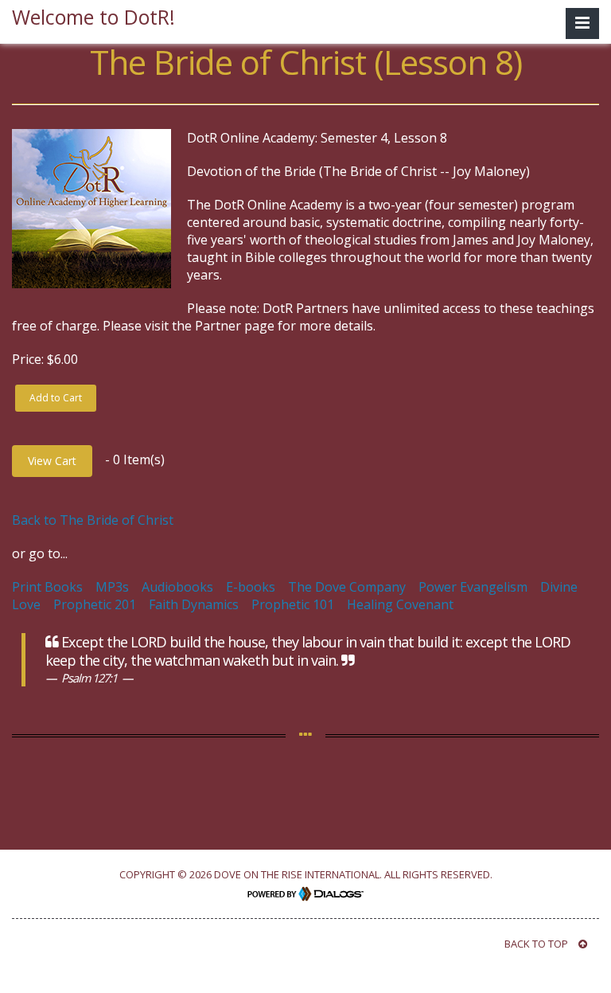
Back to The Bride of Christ (92, 520)
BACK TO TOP (537, 943)
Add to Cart (55, 398)
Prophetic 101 (292, 604)
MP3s (112, 587)
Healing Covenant (400, 604)
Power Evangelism (472, 587)
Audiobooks (177, 587)
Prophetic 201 (94, 604)
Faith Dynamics (194, 604)
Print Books (47, 587)
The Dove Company (347, 587)
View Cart (52, 460)
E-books (250, 587)
